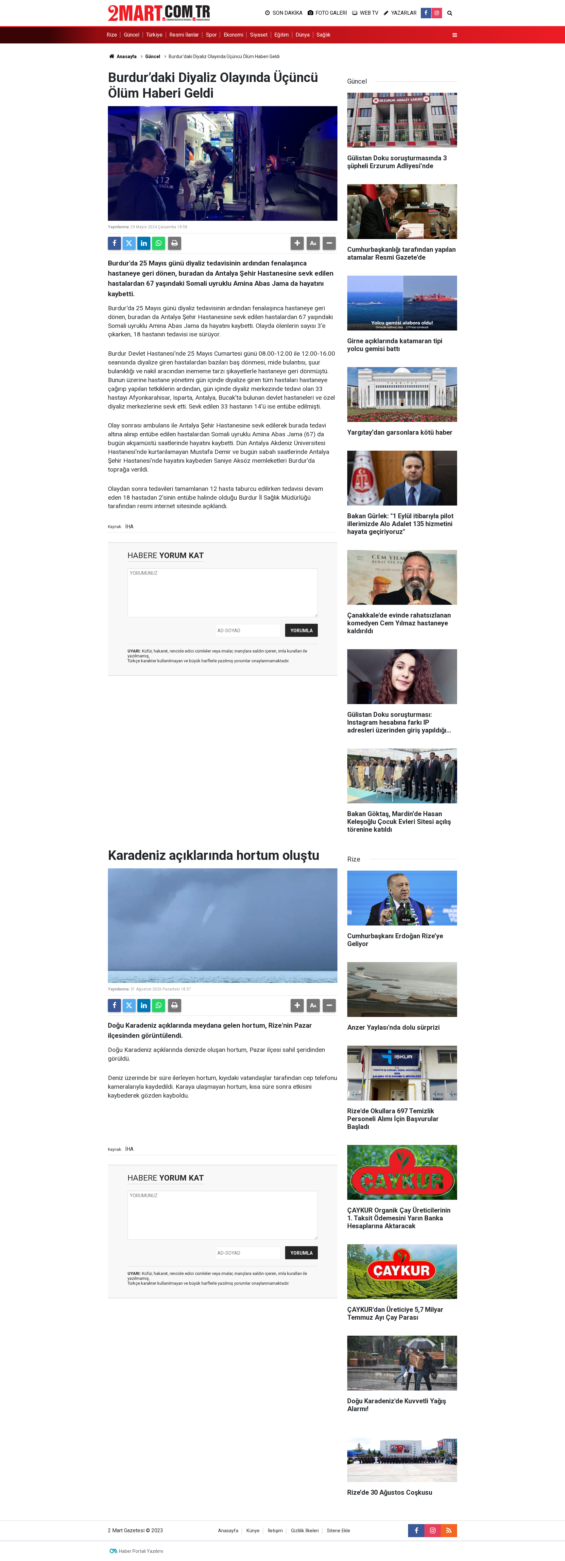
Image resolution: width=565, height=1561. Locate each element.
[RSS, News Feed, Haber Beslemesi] (449, 1530)
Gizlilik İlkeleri (305, 1531)
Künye (253, 1531)
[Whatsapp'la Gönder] (158, 243)
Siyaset (258, 35)
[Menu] (455, 35)
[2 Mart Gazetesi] (159, 12)
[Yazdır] (174, 243)
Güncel (131, 35)
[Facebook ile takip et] (426, 13)
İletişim (275, 1531)
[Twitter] (129, 243)
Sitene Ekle (338, 1531)
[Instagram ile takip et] (437, 13)
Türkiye (154, 35)
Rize (112, 35)
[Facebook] (114, 243)
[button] (297, 243)
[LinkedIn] (143, 243)
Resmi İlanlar (184, 35)
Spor (211, 35)
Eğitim (281, 35)
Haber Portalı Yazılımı (141, 1551)
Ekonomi (233, 35)
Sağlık (324, 35)
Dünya (303, 35)
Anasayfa (126, 56)
